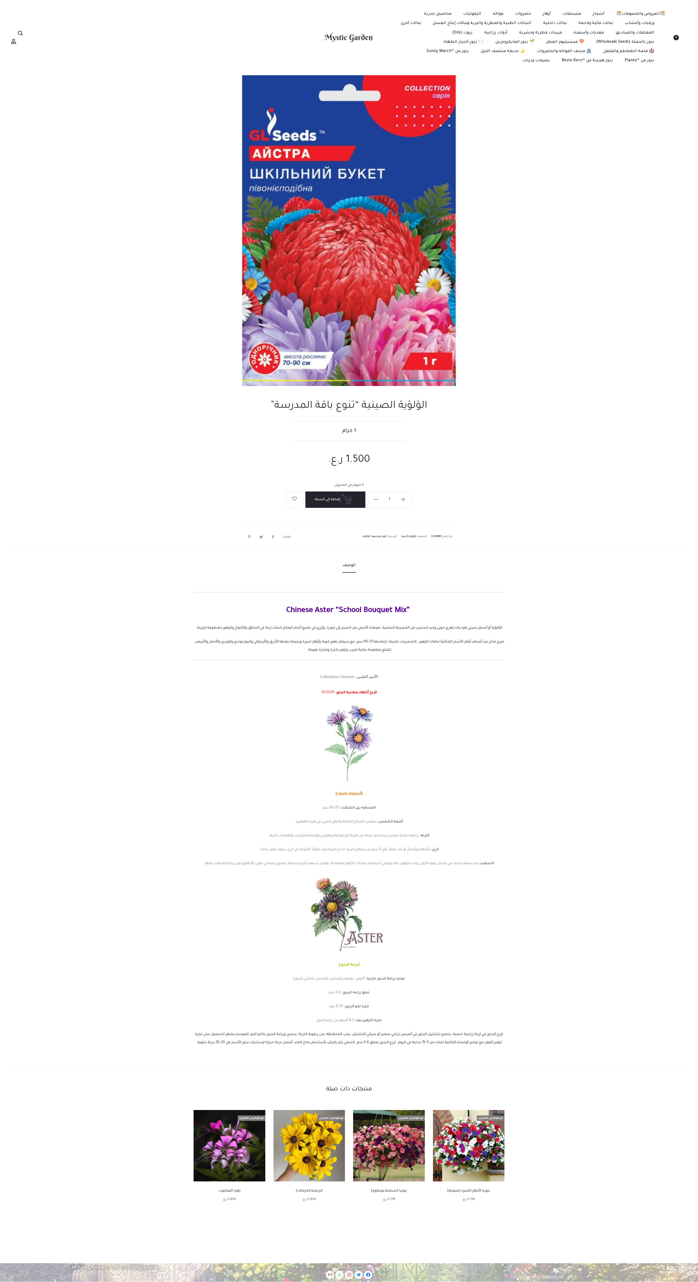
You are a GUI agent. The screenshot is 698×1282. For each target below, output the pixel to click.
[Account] (13, 42)
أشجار (598, 14)
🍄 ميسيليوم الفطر (565, 42)
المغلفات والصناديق (635, 33)
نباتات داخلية (555, 23)
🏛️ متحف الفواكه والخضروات (564, 51)
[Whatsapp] (339, 1275)
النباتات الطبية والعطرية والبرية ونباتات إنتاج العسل (482, 23)
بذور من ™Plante (639, 61)
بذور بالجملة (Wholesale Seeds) (625, 42)
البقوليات (472, 14)
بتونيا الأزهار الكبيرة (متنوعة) (468, 1191)
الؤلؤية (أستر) (409, 536)
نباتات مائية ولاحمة (596, 23)
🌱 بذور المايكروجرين (515, 42)
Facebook (271, 537)
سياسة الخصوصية (675, 1272)
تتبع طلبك (640, 1272)
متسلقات (571, 14)
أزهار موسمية (379, 536)
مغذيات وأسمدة (589, 33)
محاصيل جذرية (438, 14)
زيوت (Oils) (462, 33)
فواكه (498, 14)
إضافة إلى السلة (328, 500)
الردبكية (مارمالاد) (309, 1191)
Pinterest (248, 537)
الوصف (349, 565)
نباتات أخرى (411, 23)
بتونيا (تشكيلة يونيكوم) (389, 1191)
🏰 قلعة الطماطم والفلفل (628, 51)
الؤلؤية (367, 536)
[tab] (349, 565)
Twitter (260, 537)
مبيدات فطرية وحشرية (540, 33)
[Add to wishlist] (295, 499)
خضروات (523, 14)
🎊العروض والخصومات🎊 (640, 14)
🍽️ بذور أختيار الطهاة (464, 42)
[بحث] (20, 33)
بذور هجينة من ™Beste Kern (587, 61)
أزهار (547, 14)
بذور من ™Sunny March (447, 51)
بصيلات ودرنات (536, 61)
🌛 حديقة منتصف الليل (503, 51)
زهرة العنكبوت (229, 1191)
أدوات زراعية (495, 33)
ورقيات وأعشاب (639, 23)
